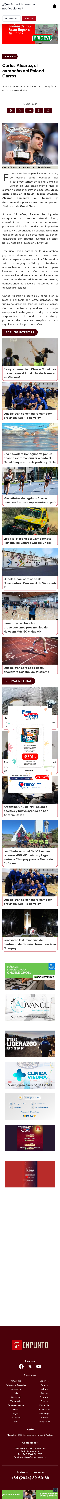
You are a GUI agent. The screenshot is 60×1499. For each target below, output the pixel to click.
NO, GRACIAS (11, 18)
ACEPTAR (29, 18)
